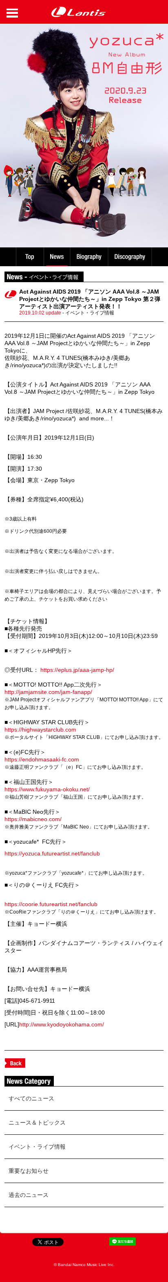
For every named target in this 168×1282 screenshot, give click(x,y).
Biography (90, 256)
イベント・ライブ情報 (37, 1146)
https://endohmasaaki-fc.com (41, 759)
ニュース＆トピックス (37, 1122)
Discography (131, 256)
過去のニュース (29, 1195)
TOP (29, 256)
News (57, 256)
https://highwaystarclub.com (40, 729)
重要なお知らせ (29, 1170)
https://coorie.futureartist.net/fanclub (50, 904)
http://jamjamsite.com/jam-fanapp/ (48, 692)
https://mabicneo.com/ (33, 819)
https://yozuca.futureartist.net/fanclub (52, 853)
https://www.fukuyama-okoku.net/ (47, 789)
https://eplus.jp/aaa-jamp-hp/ (77, 670)
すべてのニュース (31, 1098)
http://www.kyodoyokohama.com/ (61, 1024)
